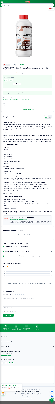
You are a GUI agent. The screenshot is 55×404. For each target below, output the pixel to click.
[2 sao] (18, 294)
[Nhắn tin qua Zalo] (52, 396)
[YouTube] (12, 363)
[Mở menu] (2, 2)
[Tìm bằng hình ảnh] (52, 5)
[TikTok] (9, 363)
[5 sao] (24, 294)
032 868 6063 (6, 356)
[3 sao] (20, 294)
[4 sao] (22, 294)
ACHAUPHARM (20, 64)
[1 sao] (16, 294)
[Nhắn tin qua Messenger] (52, 391)
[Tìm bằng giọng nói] (49, 5)
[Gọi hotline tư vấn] (53, 2)
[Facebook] (2, 363)
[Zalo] (6, 363)
